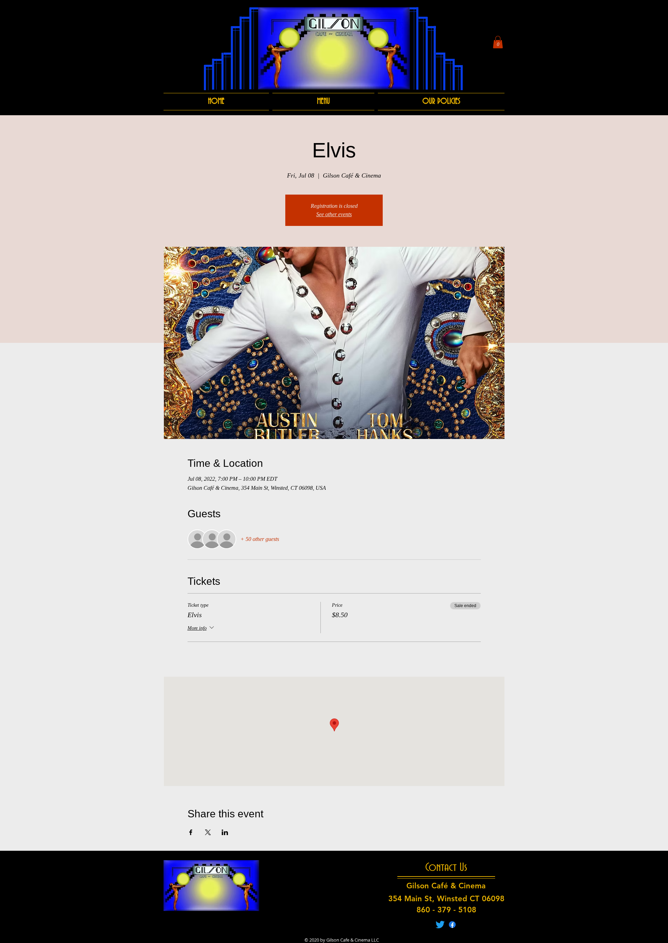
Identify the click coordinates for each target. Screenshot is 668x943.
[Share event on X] (208, 832)
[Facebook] (452, 924)
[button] (498, 42)
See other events (334, 214)
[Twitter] (440, 924)
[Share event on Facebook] (191, 832)
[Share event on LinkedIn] (225, 832)
